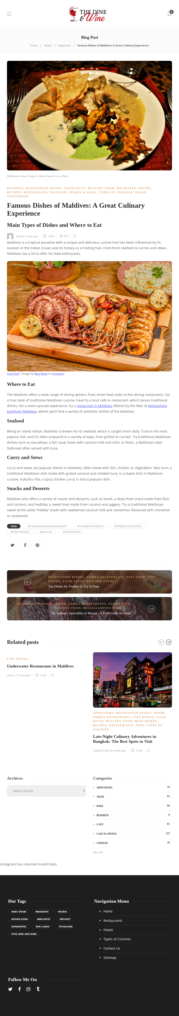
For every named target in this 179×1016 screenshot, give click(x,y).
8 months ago (118, 750)
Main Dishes (146, 721)
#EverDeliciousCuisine (128, 526)
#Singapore (18, 926)
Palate (48, 45)
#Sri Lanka (43, 926)
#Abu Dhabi (18, 911)
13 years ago (23, 675)
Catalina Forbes (101, 750)
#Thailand (65, 926)
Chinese (133, 842)
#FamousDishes (20, 531)
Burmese (133, 815)
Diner (61, 603)
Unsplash (58, 374)
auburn (20, 236)
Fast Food (136, 577)
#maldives (46, 531)
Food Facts (75, 188)
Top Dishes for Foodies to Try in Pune (73, 586)
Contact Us (111, 948)
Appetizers (103, 713)
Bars (133, 805)
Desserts (15, 188)
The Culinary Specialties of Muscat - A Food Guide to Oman (91, 613)
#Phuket (65, 919)
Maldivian (126, 188)
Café (133, 824)
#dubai (62, 911)
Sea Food (58, 192)
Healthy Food (101, 188)
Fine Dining (17, 658)
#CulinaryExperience (90, 526)
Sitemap (109, 957)
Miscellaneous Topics (104, 608)
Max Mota (41, 374)
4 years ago (31, 236)
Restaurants (35, 192)
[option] (46, 663)
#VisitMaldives (72, 531)
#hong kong (19, 919)
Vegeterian (64, 45)
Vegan (140, 192)
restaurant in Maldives (94, 406)
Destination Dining (44, 188)
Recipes (14, 192)
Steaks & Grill (83, 192)
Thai (140, 725)
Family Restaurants (105, 577)
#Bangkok (42, 911)
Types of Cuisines (115, 192)
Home (34, 45)
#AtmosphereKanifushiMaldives (47, 526)
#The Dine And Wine (24, 934)
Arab (133, 796)
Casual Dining (133, 833)
